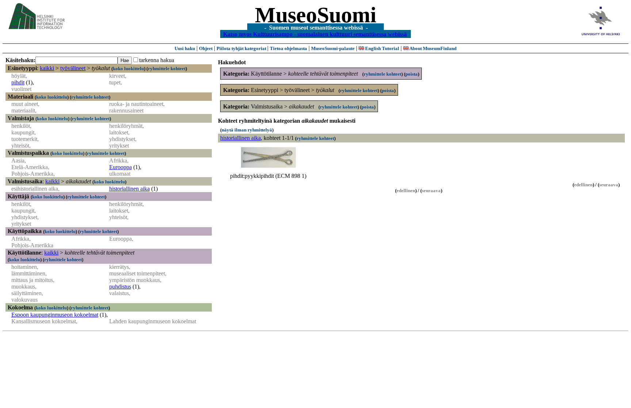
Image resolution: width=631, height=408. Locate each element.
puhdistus (120, 286)
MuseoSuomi (315, 15)
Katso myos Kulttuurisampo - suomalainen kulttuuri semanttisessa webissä (315, 34)
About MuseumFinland (432, 48)
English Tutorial (381, 48)
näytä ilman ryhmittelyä (247, 130)
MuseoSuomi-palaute (333, 48)
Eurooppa (120, 167)
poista (411, 74)
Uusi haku (185, 48)
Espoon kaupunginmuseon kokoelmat (54, 315)
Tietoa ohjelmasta (288, 48)
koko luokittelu (128, 68)
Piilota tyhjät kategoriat (242, 48)
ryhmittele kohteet (167, 68)
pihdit (17, 82)
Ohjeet (206, 48)
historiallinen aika (129, 189)
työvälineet (72, 68)
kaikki (47, 68)
